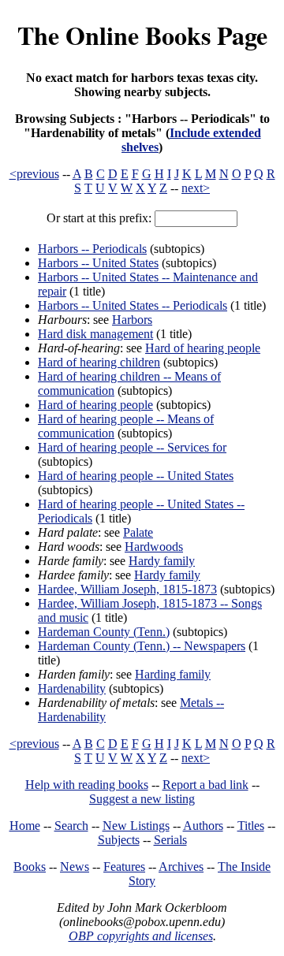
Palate (138, 532)
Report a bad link (205, 784)
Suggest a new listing (142, 798)
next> (195, 188)
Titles (250, 825)
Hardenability (72, 688)
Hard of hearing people (202, 348)
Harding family (173, 674)
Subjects (119, 839)
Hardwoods (154, 546)
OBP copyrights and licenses (141, 936)
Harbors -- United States (98, 263)
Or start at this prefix (97, 218)
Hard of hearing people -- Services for (132, 447)
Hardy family (162, 560)
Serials (170, 839)
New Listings (136, 825)
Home (24, 825)
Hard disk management (95, 333)
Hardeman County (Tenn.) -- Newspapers (141, 646)
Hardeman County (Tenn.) (104, 631)
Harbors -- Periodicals (92, 248)
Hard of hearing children (99, 362)
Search (71, 825)
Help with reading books (86, 784)
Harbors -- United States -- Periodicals (132, 305)
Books (29, 866)
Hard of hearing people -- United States (136, 475)
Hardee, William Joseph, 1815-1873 (127, 589)
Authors (203, 825)
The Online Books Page (142, 35)
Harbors (132, 319)
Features (124, 866)
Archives (181, 866)
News (74, 866)
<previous (34, 173)
